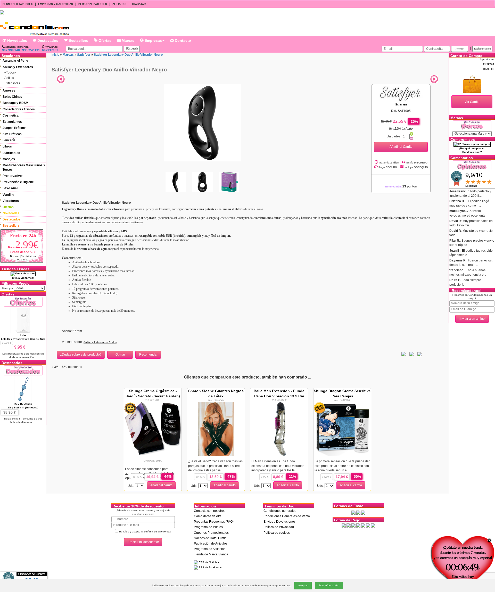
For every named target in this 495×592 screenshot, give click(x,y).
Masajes (9, 159)
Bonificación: (401, 186)
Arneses (9, 90)
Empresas (153, 40)
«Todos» (10, 72)
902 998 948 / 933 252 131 (21, 50)
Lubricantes (11, 153)
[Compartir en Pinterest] (419, 354)
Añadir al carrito (161, 485)
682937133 (50, 50)
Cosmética (11, 115)
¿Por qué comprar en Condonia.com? (472, 150)
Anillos (9, 78)
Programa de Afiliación (210, 549)
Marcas (127, 40)
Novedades (16, 40)
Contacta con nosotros (209, 511)
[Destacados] (23, 370)
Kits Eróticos (12, 134)
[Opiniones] (472, 164)
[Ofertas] (23, 301)
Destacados (47, 40)
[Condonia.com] (34, 26)
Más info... (23, 259)
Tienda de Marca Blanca (211, 554)
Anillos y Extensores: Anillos (100, 342)
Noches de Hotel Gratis (210, 538)
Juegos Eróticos (15, 128)
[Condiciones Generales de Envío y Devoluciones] (353, 512)
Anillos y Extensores (18, 67)
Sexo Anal (10, 188)
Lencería (9, 140)
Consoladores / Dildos (19, 109)
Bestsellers (78, 40)
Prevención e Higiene (18, 182)
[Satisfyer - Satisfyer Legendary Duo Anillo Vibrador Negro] (202, 122)
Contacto (182, 40)
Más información (329, 585)
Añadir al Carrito (401, 147)
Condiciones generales (279, 511)
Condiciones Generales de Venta (286, 516)
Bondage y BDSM (15, 103)
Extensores (12, 83)
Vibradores (11, 201)
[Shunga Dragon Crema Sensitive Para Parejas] (342, 429)
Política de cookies (276, 533)
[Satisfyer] (401, 93)
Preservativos (13, 176)
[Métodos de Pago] (358, 525)
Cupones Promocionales (211, 533)
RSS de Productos (210, 567)
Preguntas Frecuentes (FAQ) (214, 521)
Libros (7, 146)
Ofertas (104, 40)
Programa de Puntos (208, 527)
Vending (8, 194)
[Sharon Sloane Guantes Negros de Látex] (216, 429)
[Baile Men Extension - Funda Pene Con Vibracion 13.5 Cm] (279, 429)
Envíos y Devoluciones (279, 521)
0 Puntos (488, 63)
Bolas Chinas (12, 96)
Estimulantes (12, 122)
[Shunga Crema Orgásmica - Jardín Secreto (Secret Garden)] (153, 428)
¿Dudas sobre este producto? (81, 354)
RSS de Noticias (208, 562)
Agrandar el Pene (15, 60)
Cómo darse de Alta (207, 516)
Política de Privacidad (278, 527)
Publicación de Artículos (210, 543)
